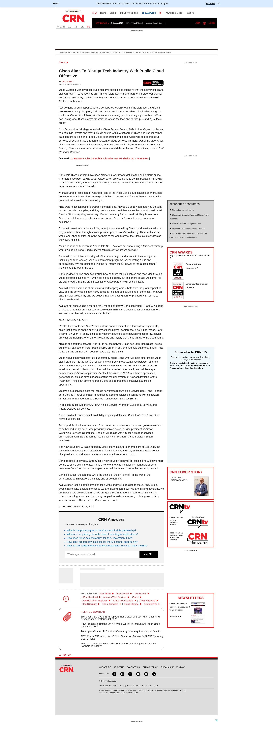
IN (64, 27)
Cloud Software (110, 604)
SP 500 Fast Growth (134, 23)
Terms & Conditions (108, 685)
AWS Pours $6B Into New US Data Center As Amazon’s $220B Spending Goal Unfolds (122, 637)
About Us (119, 667)
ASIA (59, 27)
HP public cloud (90, 597)
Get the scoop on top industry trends (176, 521)
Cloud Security (89, 604)
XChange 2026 (117, 23)
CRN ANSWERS (149, 13)
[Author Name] (66, 581)
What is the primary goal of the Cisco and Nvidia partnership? (101, 530)
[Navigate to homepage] (73, 22)
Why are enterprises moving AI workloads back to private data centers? (107, 545)
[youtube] (138, 674)
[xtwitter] (130, 674)
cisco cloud (140, 593)
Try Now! (210, 3)
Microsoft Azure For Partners (183, 210)
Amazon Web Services (115, 597)
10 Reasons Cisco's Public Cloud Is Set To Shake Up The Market (109, 158)
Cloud (62, 62)
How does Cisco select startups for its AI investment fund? (100, 538)
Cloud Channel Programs (95, 600)
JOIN (197, 23)
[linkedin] (122, 674)
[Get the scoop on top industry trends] (197, 523)
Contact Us (133, 667)
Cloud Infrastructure (123, 600)
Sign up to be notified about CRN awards (190, 255)
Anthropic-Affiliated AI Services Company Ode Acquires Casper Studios (121, 631)
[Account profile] (204, 23)
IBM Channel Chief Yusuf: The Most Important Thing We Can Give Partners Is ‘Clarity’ (118, 645)
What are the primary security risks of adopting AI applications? (102, 534)
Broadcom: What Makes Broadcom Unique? (189, 229)
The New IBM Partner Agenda (177, 479)
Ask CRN (149, 554)
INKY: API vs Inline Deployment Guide (186, 224)
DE (76, 27)
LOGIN (212, 23)
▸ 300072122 (89, 52)
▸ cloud (78, 52)
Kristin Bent (67, 82)
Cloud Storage (131, 604)
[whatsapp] (154, 674)
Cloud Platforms (147, 600)
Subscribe (174, 616)
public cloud (122, 593)
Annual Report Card (154, 23)
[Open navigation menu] (94, 13)
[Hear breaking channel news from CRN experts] (197, 538)
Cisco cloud (105, 593)
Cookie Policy (141, 685)
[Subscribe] (198, 623)
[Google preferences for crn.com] (153, 82)
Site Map (154, 685)
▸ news (70, 52)
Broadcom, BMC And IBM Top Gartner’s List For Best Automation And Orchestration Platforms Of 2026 (120, 618)
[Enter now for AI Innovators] (179, 279)
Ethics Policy (150, 667)
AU (69, 27)
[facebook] (114, 674)
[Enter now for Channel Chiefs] (179, 298)
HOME (63, 52)
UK (82, 27)
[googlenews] (146, 674)
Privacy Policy (126, 685)
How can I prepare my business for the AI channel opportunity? (102, 541)
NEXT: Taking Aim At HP (74, 319)
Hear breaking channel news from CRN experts (176, 536)
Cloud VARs (150, 604)
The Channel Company (173, 667)
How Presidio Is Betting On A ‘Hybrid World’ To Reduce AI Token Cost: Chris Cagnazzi (120, 625)
